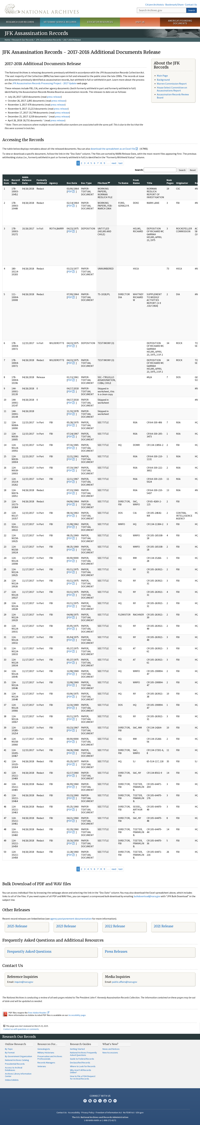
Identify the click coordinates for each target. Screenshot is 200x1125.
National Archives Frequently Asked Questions (83, 1053)
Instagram (95, 1101)
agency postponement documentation (71, 918)
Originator (182, 183)
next (114, 163)
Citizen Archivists (154, 4)
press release (54, 96)
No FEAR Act (128, 1112)
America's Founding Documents (180, 22)
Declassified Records (80, 1062)
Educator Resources (100, 21)
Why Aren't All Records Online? (80, 1071)
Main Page (162, 75)
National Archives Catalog (17, 1060)
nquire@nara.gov (24, 981)
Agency (53, 183)
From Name (136, 181)
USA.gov (140, 1112)
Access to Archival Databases (13, 1068)
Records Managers (46, 1062)
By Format (10, 1052)
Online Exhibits (12, 1080)
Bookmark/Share (174, 4)
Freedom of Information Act (109, 1112)
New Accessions (110, 1052)
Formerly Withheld (42, 181)
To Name (123, 183)
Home (7, 39)
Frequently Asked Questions (29, 951)
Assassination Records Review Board (173, 96)
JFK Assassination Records (48, 39)
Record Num (16, 181)
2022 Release (115, 926)
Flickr (115, 1101)
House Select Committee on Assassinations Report (172, 89)
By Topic (9, 1049)
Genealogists (44, 1049)
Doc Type (86, 183)
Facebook (85, 1101)
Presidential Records (15, 1063)
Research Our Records (20, 21)
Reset (193, 170)
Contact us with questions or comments (21, 1029)
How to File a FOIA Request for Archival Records (82, 1077)
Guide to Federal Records (82, 1058)
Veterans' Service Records (60, 21)
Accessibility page (77, 1015)
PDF (70, 191)
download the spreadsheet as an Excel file (113, 148)
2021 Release (163, 926)
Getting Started (77, 1049)
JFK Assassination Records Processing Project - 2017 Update (44, 83)
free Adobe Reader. (37, 1012)
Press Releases (116, 951)
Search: (139, 169)
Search (191, 10)
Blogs (110, 1101)
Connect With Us (100, 1095)
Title (149, 183)
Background (163, 79)
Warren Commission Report (172, 83)
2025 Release (17, 926)
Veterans (42, 1066)
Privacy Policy (87, 1112)
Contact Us (191, 4)
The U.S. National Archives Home (42, 9)
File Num (103, 183)
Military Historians (46, 1052)
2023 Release (66, 926)
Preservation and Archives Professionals (50, 1057)
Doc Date (72, 183)
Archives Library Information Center (18, 1075)
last (120, 163)
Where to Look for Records (82, 1066)
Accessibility (74, 1112)
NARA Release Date (26, 180)
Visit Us (140, 21)
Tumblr (100, 1101)
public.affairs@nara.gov (124, 981)
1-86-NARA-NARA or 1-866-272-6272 (100, 1120)
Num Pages (170, 181)
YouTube (105, 1101)
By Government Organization (18, 1056)
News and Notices (111, 1049)
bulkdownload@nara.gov (147, 896)
